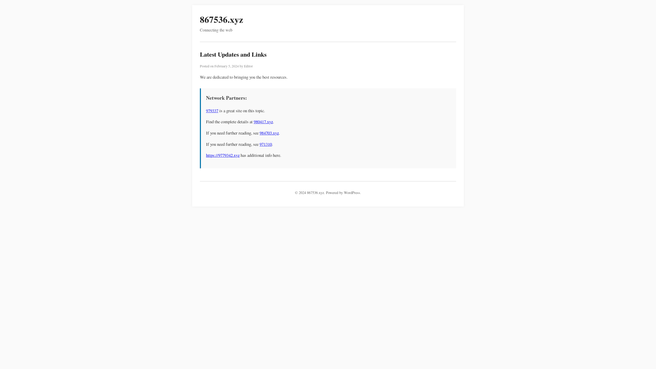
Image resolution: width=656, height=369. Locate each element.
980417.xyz (263, 122)
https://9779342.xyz (223, 155)
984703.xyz (269, 133)
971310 (266, 144)
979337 (212, 111)
